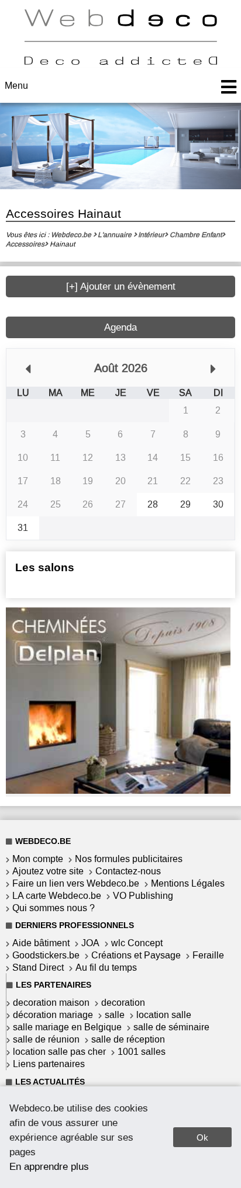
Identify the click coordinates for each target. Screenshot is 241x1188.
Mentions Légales (188, 883)
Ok (202, 1137)
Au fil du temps (106, 967)
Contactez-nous (128, 871)
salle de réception (128, 1039)
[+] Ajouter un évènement (120, 286)
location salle (163, 1015)
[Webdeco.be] (120, 61)
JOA (90, 943)
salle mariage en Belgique (67, 1027)
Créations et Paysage (136, 955)
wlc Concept (137, 943)
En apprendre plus (49, 1166)
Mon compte (37, 859)
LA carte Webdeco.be (56, 896)
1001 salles (142, 1051)
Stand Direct (38, 967)
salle (115, 1015)
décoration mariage (53, 1015)
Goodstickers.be (46, 955)
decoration (123, 1002)
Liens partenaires (49, 1064)
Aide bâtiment (41, 943)
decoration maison (51, 1002)
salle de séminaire (171, 1027)
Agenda (120, 327)
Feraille (208, 955)
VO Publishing (143, 896)
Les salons (44, 567)
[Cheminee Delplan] (118, 790)
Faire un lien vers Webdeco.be (75, 883)
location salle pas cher (59, 1051)
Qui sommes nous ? (53, 908)
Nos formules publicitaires (129, 859)
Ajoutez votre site (48, 871)
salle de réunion (46, 1039)
